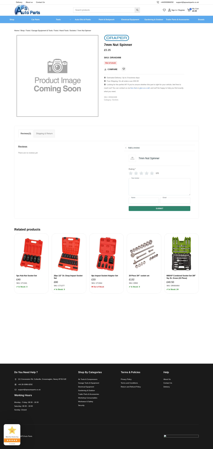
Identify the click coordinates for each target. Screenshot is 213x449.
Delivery (19, 2)
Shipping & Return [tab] (44, 133)
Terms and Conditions (129, 383)
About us (29, 2)
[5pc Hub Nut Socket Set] (31, 254)
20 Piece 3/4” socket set (139, 276)
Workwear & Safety (85, 402)
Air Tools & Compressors (87, 379)
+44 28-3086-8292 (25, 384)
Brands (201, 19)
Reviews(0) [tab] (26, 133)
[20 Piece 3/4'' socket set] (144, 254)
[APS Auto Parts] (27, 10)
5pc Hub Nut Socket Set (26, 276)
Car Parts (35, 19)
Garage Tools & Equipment (88, 383)
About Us (167, 379)
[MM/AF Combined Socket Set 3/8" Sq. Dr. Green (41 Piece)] (182, 254)
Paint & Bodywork (106, 19)
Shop (12, 19)
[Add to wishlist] (123, 68)
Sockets (115, 100)
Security (81, 405)
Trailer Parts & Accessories (177, 19)
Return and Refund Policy (131, 387)
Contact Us (40, 2)
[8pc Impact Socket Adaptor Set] (106, 254)
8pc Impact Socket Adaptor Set (104, 276)
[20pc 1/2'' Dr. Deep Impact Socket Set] (69, 254)
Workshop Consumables (87, 398)
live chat (133, 88)
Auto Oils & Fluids (83, 19)
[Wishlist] (164, 10)
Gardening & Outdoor (153, 19)
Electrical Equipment (130, 19)
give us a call (144, 88)
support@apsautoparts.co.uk (29, 390)
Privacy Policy (126, 379)
